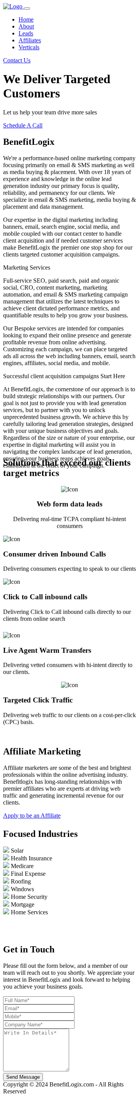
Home (26, 19)
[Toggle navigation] (27, 8)
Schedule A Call (22, 125)
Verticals (29, 47)
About (26, 26)
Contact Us (17, 60)
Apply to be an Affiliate (32, 815)
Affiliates (30, 40)
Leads (26, 33)
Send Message (23, 1077)
